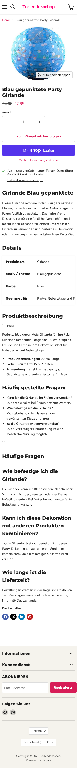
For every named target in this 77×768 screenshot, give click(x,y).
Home (6, 20)
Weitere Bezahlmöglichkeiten (38, 160)
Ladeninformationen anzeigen (25, 180)
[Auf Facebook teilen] (5, 617)
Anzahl (6, 112)
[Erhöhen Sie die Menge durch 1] (39, 121)
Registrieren (63, 687)
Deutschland (36, 742)
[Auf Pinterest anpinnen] (30, 617)
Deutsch (36, 731)
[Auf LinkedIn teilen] (21, 617)
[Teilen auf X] (13, 617)
